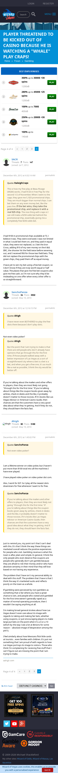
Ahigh (15, 421)
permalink (50, 175)
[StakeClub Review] (13, 109)
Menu (48, 13)
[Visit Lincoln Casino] (42, 705)
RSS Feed (7, 685)
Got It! (47, 769)
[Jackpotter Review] (13, 134)
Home (7, 61)
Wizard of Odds (24, 758)
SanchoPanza (19, 292)
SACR (15, 159)
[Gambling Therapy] (31, 743)
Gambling (29, 61)
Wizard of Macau (41, 758)
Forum (17, 61)
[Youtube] (14, 724)
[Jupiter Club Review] (13, 96)
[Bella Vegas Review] (13, 82)
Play (51, 82)
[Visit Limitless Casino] (16, 705)
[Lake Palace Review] (13, 121)
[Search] (33, 15)
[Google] (22, 724)
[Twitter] (7, 724)
